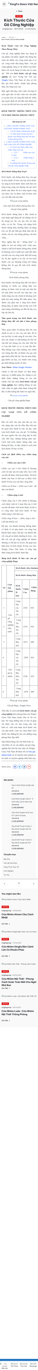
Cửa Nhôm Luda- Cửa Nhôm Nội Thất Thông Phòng (18, 1013)
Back (20, 11)
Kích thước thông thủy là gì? (22, 131)
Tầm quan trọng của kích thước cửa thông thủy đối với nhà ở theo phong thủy (21, 136)
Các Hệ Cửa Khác (10, 863)
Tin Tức (19, 16)
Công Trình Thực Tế (11, 867)
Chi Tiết (5, 924)
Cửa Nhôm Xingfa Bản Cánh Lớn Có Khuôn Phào (17, 948)
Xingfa (5, 80)
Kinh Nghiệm (9, 871)
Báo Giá (7, 859)
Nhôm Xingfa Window (22, 367)
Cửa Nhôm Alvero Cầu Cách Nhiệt (17, 916)
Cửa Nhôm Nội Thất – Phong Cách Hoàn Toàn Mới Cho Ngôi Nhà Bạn (19, 981)
